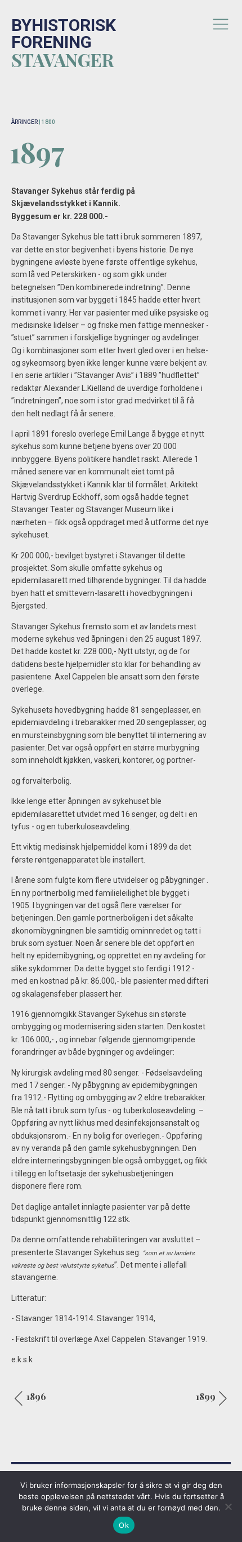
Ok (124, 1525)
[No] (228, 1506)
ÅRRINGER (24, 122)
